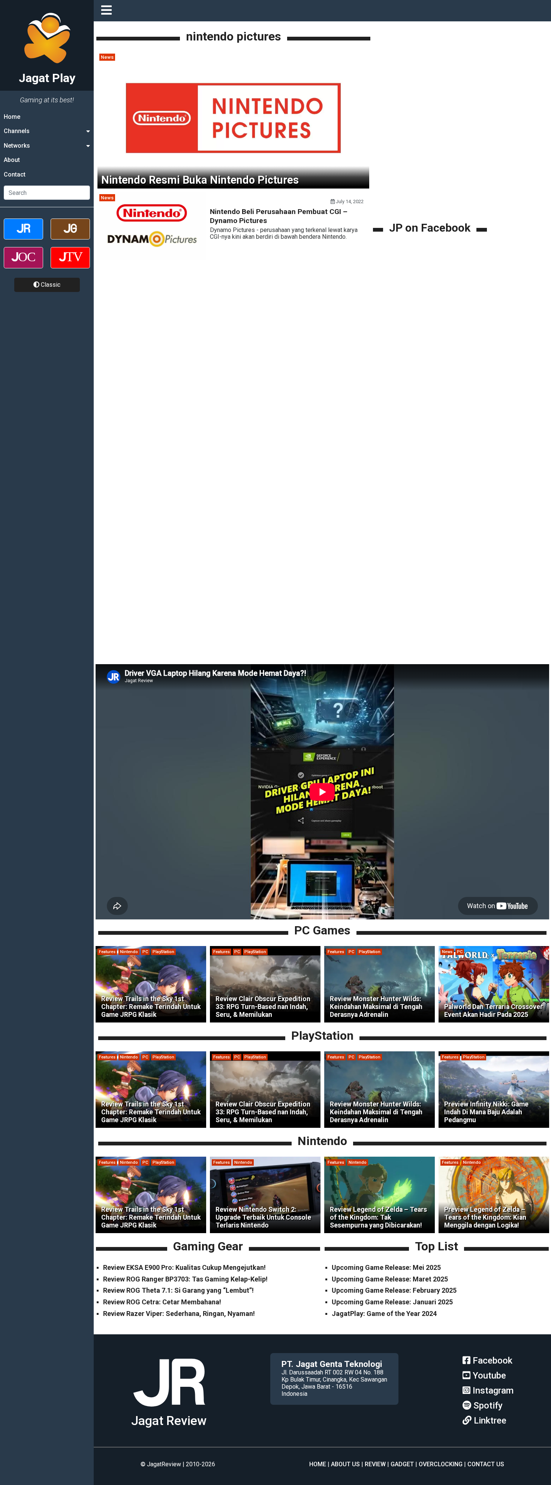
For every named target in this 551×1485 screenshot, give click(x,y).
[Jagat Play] (169, 1409)
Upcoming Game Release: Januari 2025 (392, 1302)
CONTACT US (485, 1464)
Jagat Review (169, 1420)
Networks (17, 145)
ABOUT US (345, 1464)
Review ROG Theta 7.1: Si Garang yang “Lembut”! (178, 1290)
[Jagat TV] (70, 264)
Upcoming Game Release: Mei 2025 (386, 1267)
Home (12, 116)
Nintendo (129, 951)
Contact (14, 174)
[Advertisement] (431, 167)
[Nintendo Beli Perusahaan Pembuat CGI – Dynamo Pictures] (151, 257)
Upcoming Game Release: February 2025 (394, 1290)
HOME (317, 1464)
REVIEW (375, 1464)
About (12, 159)
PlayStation (163, 951)
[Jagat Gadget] (70, 235)
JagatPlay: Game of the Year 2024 (384, 1313)
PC (145, 951)
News (107, 57)
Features (107, 951)
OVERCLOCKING (441, 1464)
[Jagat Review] (23, 235)
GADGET (402, 1464)
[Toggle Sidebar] (108, 11)
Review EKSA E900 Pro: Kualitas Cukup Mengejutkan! (184, 1267)
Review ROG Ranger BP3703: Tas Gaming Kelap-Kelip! (185, 1279)
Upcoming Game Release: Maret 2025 (390, 1279)
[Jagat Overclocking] (23, 264)
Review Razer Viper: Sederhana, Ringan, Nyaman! (179, 1313)
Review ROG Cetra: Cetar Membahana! (162, 1302)
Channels (17, 131)
